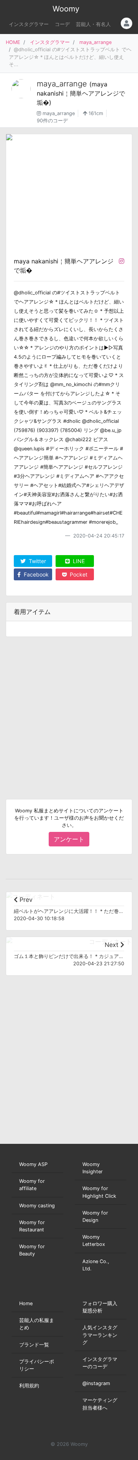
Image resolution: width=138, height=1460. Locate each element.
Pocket (77, 574)
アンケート (69, 839)
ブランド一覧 (34, 1345)
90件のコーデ (52, 120)
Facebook (35, 574)
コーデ (62, 24)
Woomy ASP (33, 1164)
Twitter (36, 561)
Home (26, 1303)
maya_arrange (95, 42)
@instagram (96, 1383)
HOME (13, 42)
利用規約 (29, 1386)
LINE (78, 561)
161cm (95, 113)
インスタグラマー (29, 24)
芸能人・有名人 (93, 24)
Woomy (66, 8)
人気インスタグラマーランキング (99, 1335)
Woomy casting (37, 1205)
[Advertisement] (69, 712)
